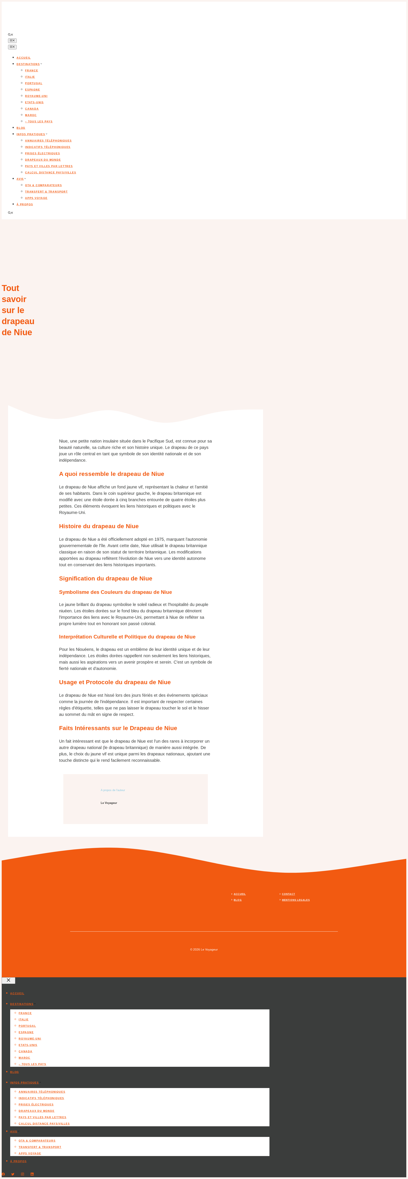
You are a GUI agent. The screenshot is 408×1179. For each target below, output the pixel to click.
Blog (21, 127)
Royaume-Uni (36, 96)
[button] (10, 35)
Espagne (32, 89)
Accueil (24, 57)
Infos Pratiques (31, 134)
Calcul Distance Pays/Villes (50, 172)
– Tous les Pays (39, 121)
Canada (32, 108)
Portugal (33, 83)
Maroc (31, 115)
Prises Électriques (42, 153)
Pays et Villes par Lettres (49, 166)
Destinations (28, 64)
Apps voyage (36, 198)
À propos (25, 204)
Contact (288, 894)
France (31, 70)
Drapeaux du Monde (43, 159)
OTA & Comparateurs (43, 185)
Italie (30, 76)
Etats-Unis (34, 102)
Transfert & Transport (46, 191)
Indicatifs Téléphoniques (48, 147)
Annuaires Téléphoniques (48, 140)
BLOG (238, 900)
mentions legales (296, 900)
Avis (20, 178)
